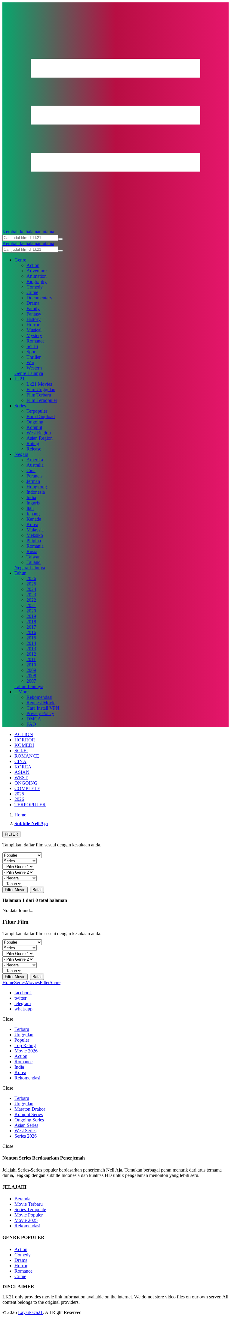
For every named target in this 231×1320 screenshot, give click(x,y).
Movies (33, 982)
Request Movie (40, 702)
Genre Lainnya (28, 373)
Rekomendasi (39, 697)
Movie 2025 (26, 1220)
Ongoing (34, 421)
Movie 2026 (26, 1050)
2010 (31, 664)
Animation (36, 276)
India (31, 497)
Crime (32, 292)
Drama (32, 303)
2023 (31, 594)
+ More (21, 691)
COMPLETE (27, 788)
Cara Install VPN (42, 708)
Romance (35, 340)
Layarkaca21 (30, 1312)
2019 (31, 616)
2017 (31, 627)
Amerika (34, 459)
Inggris (33, 502)
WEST (21, 777)
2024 (31, 589)
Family (33, 308)
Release (33, 448)
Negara (21, 454)
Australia (35, 465)
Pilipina (33, 540)
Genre (20, 259)
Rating (32, 443)
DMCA (33, 718)
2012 (31, 654)
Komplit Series (28, 1114)
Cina (30, 470)
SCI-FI (21, 750)
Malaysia (35, 529)
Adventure (36, 270)
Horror (32, 324)
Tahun (20, 573)
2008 (31, 675)
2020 (31, 610)
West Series (25, 1130)
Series (20, 405)
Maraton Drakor (29, 1109)
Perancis (34, 475)
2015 (31, 637)
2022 (31, 600)
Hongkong (36, 486)
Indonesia (35, 492)
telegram (22, 1003)
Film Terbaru (38, 394)
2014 (31, 643)
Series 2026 (25, 1136)
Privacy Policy (40, 713)
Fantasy (33, 313)
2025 (31, 583)
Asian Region (39, 438)
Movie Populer (28, 1214)
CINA (20, 761)
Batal (37, 889)
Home (8, 982)
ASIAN (21, 772)
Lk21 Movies (39, 384)
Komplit (34, 427)
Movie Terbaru (28, 1204)
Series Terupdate (30, 1209)
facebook (23, 992)
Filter (45, 982)
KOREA (23, 766)
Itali (30, 508)
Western (34, 367)
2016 (31, 632)
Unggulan (23, 1034)
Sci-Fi (32, 346)
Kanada (33, 519)
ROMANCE (26, 756)
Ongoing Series (29, 1119)
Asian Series (26, 1125)
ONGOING (26, 783)
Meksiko (34, 535)
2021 (31, 605)
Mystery (34, 335)
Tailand (33, 562)
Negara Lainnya (29, 567)
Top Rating (25, 1045)
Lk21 (19, 378)
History (33, 319)
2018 (31, 621)
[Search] (60, 239)
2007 (31, 681)
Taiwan (33, 556)
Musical (34, 330)
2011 (31, 659)
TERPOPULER (30, 804)
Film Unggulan (40, 389)
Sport (31, 351)
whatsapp (23, 1008)
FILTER (11, 834)
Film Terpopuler (41, 400)
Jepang (33, 513)
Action (32, 265)
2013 (31, 648)
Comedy (34, 286)
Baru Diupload (40, 416)
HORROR (24, 739)
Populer (21, 1040)
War (30, 362)
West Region (38, 432)
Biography (36, 281)
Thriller (33, 357)
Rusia (31, 551)
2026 (31, 578)
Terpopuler (36, 411)
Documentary (39, 297)
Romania (35, 546)
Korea (32, 524)
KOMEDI (24, 745)
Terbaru (21, 1029)
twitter (20, 998)
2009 (31, 670)
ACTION (23, 734)
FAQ (31, 724)
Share (55, 982)
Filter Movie (15, 889)
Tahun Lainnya (28, 686)
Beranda (22, 1198)
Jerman (33, 481)
